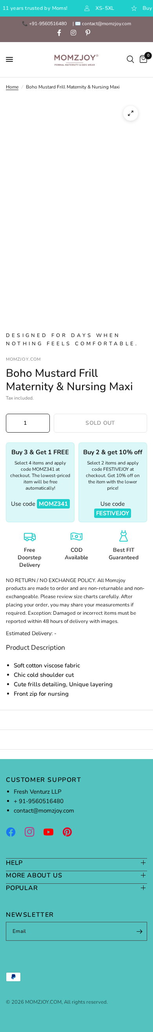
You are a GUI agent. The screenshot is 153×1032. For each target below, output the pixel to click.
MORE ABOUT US (34, 875)
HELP (14, 863)
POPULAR (22, 888)
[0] (142, 59)
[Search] (130, 59)
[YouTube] (52, 831)
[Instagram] (33, 831)
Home (12, 87)
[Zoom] (130, 113)
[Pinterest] (71, 831)
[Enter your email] (139, 931)
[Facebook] (14, 831)
